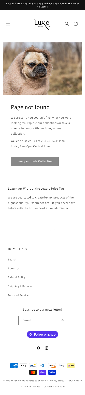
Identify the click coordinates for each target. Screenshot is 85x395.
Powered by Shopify (36, 380)
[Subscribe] (62, 320)
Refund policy (75, 380)
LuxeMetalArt (18, 380)
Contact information (54, 386)
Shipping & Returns (20, 286)
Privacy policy (56, 380)
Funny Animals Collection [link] (35, 161)
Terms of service (32, 386)
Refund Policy (17, 277)
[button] (8, 23)
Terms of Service (18, 295)
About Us (14, 268)
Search (12, 259)
